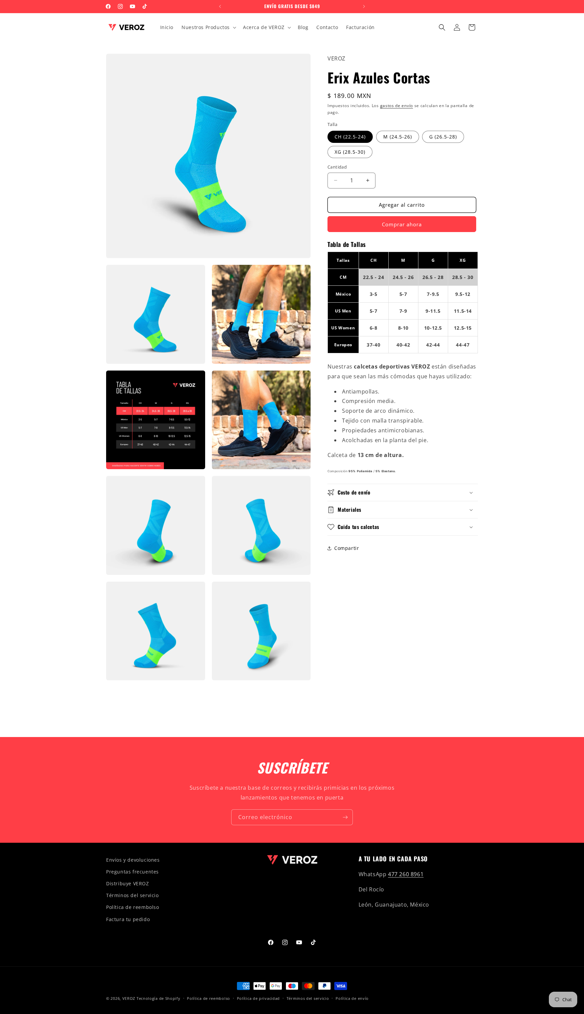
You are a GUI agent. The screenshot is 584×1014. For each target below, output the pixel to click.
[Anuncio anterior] (220, 6)
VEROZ (129, 998)
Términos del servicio (132, 895)
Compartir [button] (346, 548)
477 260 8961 (405, 874)
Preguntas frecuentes (132, 871)
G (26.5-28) (443, 136)
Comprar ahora (402, 224)
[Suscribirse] (345, 817)
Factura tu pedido (128, 919)
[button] (208, 27)
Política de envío (352, 998)
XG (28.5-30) (350, 152)
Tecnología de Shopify (158, 998)
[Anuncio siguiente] (364, 6)
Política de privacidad (258, 998)
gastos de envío (396, 105)
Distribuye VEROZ (127, 883)
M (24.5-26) (397, 136)
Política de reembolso (132, 907)
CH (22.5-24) (350, 136)
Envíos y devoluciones (133, 860)
